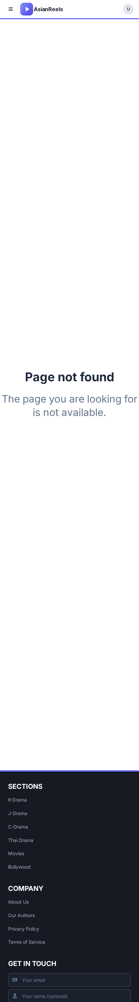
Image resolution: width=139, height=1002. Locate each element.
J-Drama (17, 813)
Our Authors (21, 915)
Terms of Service (26, 942)
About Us (18, 902)
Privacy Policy (23, 929)
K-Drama (17, 800)
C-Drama (18, 827)
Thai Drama (20, 840)
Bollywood (19, 867)
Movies (16, 853)
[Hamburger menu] (10, 9)
